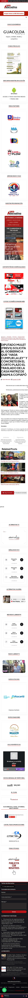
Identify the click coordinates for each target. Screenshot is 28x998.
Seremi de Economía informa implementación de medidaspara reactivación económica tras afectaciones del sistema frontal (13, 946)
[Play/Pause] (2, 996)
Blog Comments (8, 492)
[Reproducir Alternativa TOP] (21, 568)
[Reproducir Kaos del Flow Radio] (21, 641)
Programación (11, 987)
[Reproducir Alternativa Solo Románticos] (21, 577)
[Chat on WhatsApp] (4, 990)
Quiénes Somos (24, 987)
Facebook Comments (20, 492)
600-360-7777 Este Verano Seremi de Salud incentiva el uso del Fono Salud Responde (16, 969)
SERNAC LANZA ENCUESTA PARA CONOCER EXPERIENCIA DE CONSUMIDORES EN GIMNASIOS (12, 940)
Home (4, 336)
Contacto (18, 987)
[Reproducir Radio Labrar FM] (21, 624)
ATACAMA (9, 336)
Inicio (1, 987)
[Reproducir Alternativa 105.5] (21, 559)
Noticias (5, 987)
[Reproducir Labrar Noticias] (21, 633)
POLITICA (14, 336)
